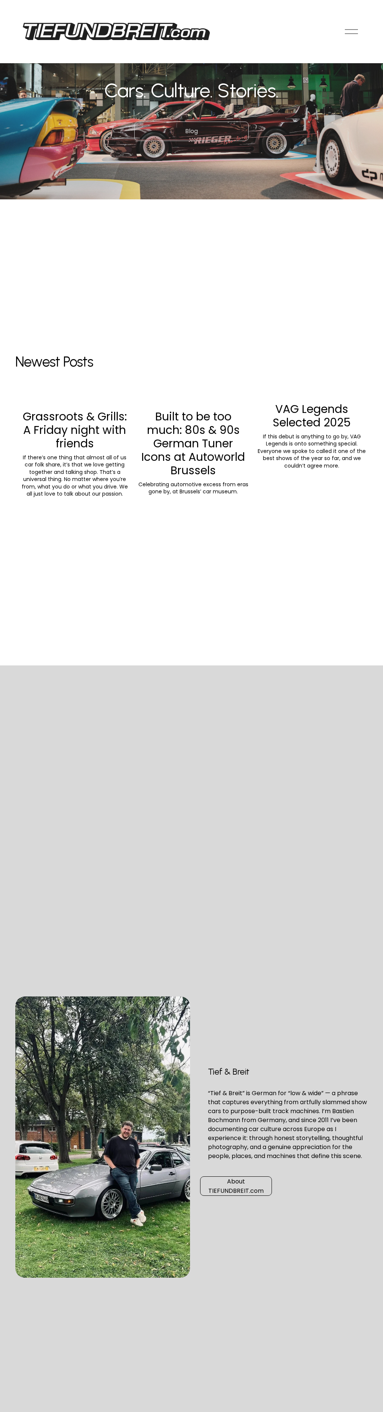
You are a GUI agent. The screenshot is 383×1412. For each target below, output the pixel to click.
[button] (355, 380)
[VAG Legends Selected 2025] (312, 393)
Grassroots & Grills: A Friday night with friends (75, 429)
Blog (191, 131)
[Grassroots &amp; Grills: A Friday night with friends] (74, 396)
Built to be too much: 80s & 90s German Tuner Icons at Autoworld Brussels (193, 443)
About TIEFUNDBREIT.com (236, 1186)
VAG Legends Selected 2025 (312, 416)
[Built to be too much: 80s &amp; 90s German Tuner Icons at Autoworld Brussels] (193, 396)
